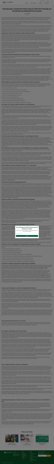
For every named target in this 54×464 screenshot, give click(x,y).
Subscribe (27, 235)
